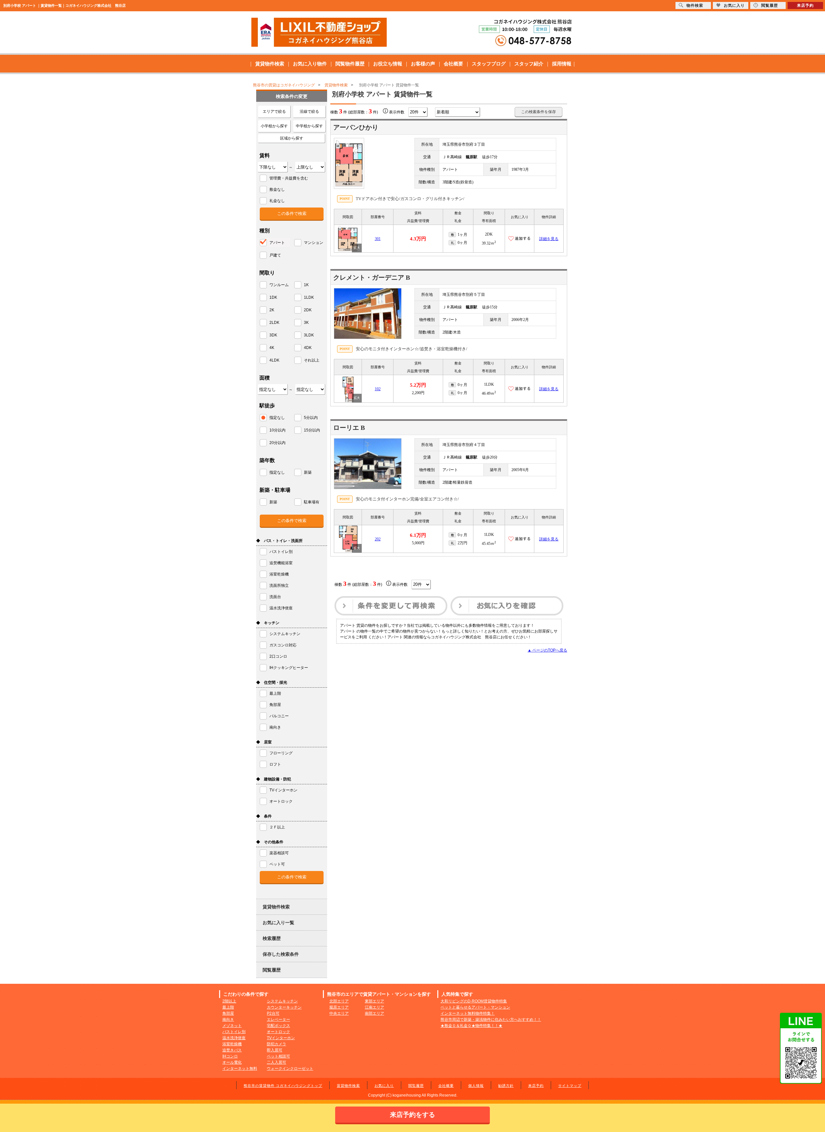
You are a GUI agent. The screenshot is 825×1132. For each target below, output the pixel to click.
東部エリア (374, 1001)
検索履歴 (272, 938)
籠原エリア (339, 1007)
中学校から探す (309, 126)
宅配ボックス (278, 1025)
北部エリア (339, 1001)
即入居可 (274, 1050)
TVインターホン (281, 1038)
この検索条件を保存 (538, 112)
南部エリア (374, 1013)
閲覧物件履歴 (349, 63)
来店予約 (536, 1086)
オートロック (278, 1032)
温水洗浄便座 (234, 1038)
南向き (228, 1019)
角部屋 (228, 1013)
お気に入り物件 (310, 63)
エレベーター (278, 1019)
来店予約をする (412, 1114)
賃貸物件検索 (269, 63)
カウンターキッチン (284, 1007)
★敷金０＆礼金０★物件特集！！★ (471, 1025)
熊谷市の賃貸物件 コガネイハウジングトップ (283, 1086)
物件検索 (694, 5)
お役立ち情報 (387, 63)
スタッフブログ (489, 63)
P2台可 (273, 1013)
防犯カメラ (276, 1044)
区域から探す (291, 138)
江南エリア (374, 1007)
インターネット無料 (239, 1068)
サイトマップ (569, 1086)
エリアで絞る (274, 111)
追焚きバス (232, 1050)
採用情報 (561, 63)
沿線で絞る (309, 111)
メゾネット (232, 1025)
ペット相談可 (278, 1056)
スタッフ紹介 (528, 63)
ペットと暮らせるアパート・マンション (475, 1007)
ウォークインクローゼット (290, 1068)
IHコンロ (230, 1056)
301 (378, 239)
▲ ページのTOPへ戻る (547, 650)
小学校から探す (274, 126)
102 (378, 389)
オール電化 (232, 1062)
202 (378, 539)
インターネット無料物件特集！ (468, 1013)
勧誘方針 (506, 1086)
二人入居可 (276, 1062)
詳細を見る (548, 239)
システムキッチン (282, 1001)
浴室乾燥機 (232, 1044)
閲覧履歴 (272, 969)
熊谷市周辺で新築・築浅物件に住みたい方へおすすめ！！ (491, 1019)
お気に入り (384, 1086)
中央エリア (339, 1013)
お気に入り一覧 (278, 922)
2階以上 (229, 1001)
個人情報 (476, 1086)
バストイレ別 (234, 1032)
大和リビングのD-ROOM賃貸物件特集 (474, 1001)
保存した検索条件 (281, 954)
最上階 (228, 1007)
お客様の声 (423, 63)
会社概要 (453, 63)
